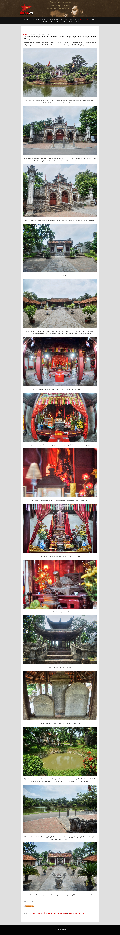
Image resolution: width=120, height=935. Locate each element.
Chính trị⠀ (41, 19)
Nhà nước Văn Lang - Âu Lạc (59, 913)
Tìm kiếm (70, 21)
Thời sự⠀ (33, 19)
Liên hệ (77, 21)
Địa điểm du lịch (45, 913)
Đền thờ (81, 913)
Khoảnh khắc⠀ (84, 19)
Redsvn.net (64, 929)
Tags (64, 21)
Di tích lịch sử (36, 913)
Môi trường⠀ (74, 19)
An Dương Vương (73, 913)
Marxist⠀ (93, 19)
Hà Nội (29, 913)
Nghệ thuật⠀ (64, 19)
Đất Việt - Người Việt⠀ (36, 34)
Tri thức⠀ (49, 19)
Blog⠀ (59, 21)
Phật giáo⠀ (45, 21)
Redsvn (26, 19)
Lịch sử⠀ (56, 19)
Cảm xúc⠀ (52, 21)
